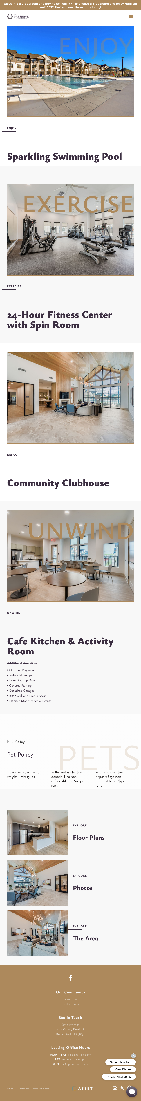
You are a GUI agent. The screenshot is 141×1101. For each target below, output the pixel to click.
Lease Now (71, 999)
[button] (133, 16)
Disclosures (23, 1088)
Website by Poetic (42, 1088)
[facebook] (70, 978)
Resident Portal (70, 1004)
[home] (18, 16)
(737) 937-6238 (70, 1024)
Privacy (10, 1088)
